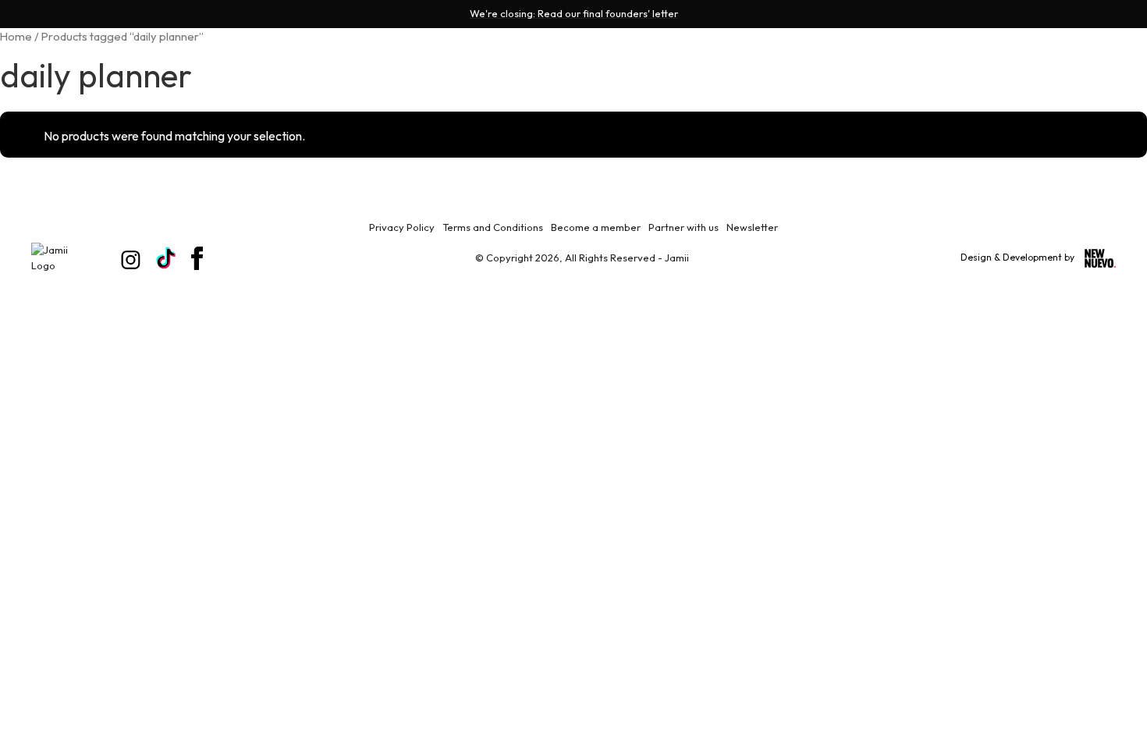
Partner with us (683, 227)
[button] (1026, 82)
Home (16, 36)
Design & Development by (1019, 257)
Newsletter (752, 227)
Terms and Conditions (492, 227)
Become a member (596, 227)
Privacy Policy (402, 227)
